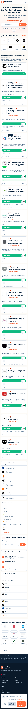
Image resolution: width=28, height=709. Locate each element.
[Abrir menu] (26, 2)
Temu (14, 30)
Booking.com (5, 28)
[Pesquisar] (22, 2)
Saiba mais (20, 699)
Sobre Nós (17, 680)
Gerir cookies (4, 704)
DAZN (19, 28)
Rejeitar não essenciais (12, 704)
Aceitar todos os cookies (21, 704)
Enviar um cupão (18, 682)
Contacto (17, 685)
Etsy (15, 28)
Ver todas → (24, 36)
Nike (11, 28)
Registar (23, 544)
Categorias (3, 682)
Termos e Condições (5, 692)
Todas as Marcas (4, 680)
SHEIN (23, 28)
